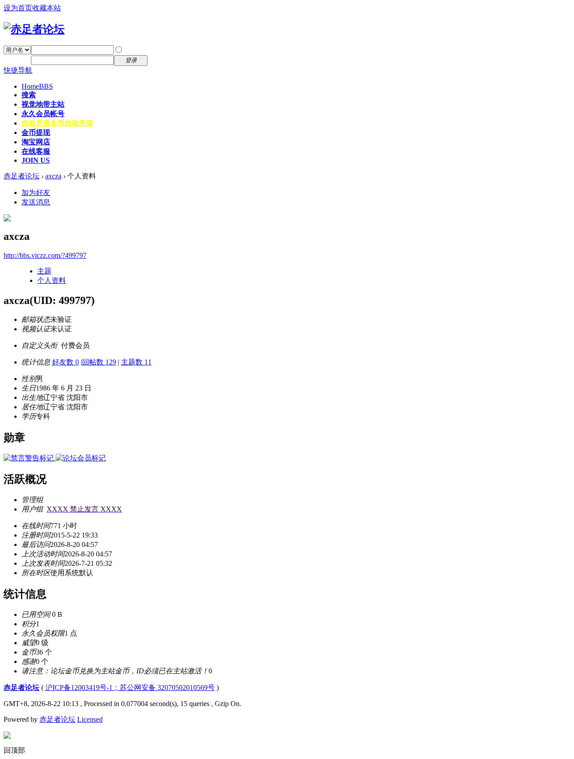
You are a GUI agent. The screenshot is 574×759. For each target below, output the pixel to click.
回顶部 (14, 750)
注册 (160, 60)
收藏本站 (46, 8)
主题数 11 (136, 362)
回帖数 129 (99, 362)
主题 (44, 271)
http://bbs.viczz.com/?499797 (45, 255)
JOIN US (36, 160)
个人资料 (51, 280)
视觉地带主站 (43, 104)
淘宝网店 (36, 142)
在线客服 (36, 151)
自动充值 (57, 123)
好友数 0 (65, 362)
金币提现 (36, 132)
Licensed (90, 719)
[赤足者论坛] (34, 29)
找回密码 (167, 49)
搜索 (29, 95)
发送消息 (36, 202)
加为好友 (36, 192)
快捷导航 (18, 70)
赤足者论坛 (21, 176)
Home (37, 86)
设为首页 (18, 8)
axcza (53, 176)
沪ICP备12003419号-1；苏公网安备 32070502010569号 (130, 687)
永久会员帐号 (43, 113)
